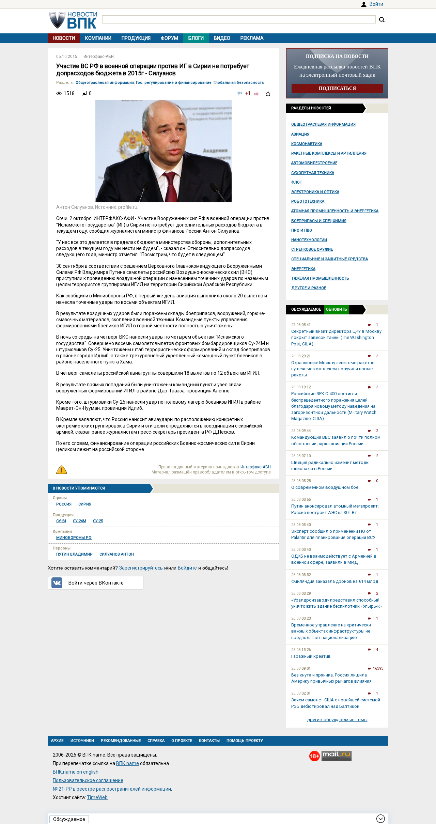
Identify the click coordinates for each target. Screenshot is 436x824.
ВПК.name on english (75, 772)
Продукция (136, 38)
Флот (296, 182)
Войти (376, 4)
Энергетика (303, 269)
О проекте (181, 741)
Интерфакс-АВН (98, 56)
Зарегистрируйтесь (141, 568)
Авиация (300, 134)
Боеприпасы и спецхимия (318, 221)
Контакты (209, 741)
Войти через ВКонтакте (96, 583)
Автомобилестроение (314, 163)
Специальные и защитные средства (329, 259)
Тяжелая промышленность (320, 278)
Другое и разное (308, 288)
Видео (222, 38)
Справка (156, 741)
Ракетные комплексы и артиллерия (329, 153)
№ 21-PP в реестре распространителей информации (112, 789)
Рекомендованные (121, 741)
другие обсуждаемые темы (337, 719)
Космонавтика (306, 144)
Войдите (187, 568)
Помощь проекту (245, 741)
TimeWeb (97, 797)
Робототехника (307, 201)
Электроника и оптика (315, 192)
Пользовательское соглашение (88, 780)
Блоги (196, 38)
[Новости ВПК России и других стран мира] (73, 27)
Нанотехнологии (309, 240)
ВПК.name (127, 763)
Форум (169, 38)
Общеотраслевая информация (323, 124)
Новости (64, 38)
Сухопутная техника (312, 173)
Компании (98, 38)
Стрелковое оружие (312, 249)
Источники (82, 741)
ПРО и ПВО (301, 230)
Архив (57, 741)
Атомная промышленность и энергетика (334, 211)
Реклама (252, 38)
